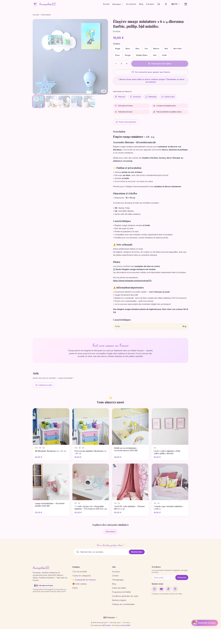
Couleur (116, 44)
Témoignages (118, 580)
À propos (150, 4)
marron (156, 48)
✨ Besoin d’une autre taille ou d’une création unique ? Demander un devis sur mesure (150, 80)
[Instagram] (154, 589)
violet (164, 55)
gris (146, 48)
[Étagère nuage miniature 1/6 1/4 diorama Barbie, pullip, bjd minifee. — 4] (76, 101)
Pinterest (121, 97)
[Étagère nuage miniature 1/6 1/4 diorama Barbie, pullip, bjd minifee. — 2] (51, 101)
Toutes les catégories (81, 576)
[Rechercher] (158, 4)
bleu (137, 48)
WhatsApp (152, 97)
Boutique (117, 4)
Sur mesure (131, 4)
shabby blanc (142, 55)
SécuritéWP (126, 625)
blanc (128, 48)
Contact (115, 576)
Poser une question (127, 122)
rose (117, 55)
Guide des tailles (119, 588)
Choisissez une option (161, 64)
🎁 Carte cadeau (79, 584)
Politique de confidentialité (123, 604)
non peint (177, 48)
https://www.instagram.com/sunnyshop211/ (132, 280)
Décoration (46, 15)
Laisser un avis (45, 385)
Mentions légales (119, 600)
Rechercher (136, 552)
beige (117, 48)
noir (166, 48)
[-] (116, 63)
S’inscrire (181, 577)
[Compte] (165, 4)
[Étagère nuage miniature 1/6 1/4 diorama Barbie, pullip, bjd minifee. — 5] (89, 101)
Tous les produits (79, 571)
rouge (128, 55)
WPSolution (106, 625)
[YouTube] (161, 589)
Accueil (106, 4)
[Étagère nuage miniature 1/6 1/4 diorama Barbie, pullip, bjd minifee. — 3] (64, 101)
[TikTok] (168, 589)
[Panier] (185, 4)
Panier (75, 588)
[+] (127, 63)
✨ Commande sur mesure (84, 580)
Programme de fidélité (121, 592)
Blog (141, 4)
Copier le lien (169, 97)
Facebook (135, 96)
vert (154, 55)
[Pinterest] (175, 589)
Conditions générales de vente (125, 596)
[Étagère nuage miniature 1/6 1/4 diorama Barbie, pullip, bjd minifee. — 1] (38, 101)
